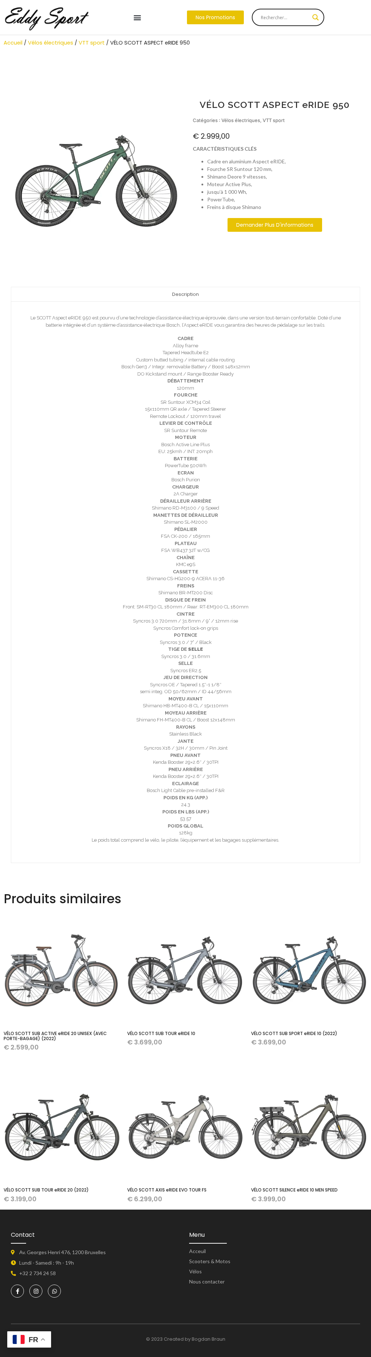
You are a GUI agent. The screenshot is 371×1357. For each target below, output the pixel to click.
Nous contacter (207, 1281)
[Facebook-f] (17, 1291)
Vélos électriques (50, 42)
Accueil (13, 42)
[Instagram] (35, 1291)
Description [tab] (185, 294)
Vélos (195, 1271)
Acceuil (197, 1251)
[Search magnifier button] (315, 17)
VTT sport (92, 42)
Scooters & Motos (209, 1261)
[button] (137, 18)
